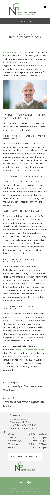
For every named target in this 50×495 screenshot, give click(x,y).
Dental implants (11, 52)
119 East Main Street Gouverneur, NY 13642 (20, 420)
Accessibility (37, 492)
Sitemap (40, 488)
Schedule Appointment (25, 456)
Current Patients (25, 428)
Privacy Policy (13, 492)
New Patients (23, 425)
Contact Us (24, 22)
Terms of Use (25, 492)
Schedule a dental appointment (30, 349)
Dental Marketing (13, 488)
